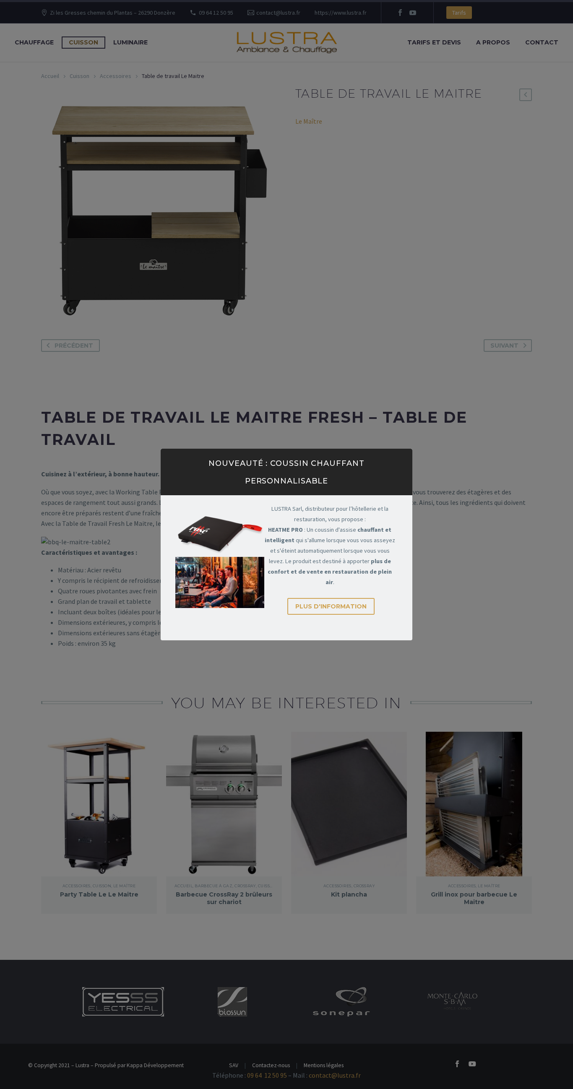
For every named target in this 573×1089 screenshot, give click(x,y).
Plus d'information (331, 606)
